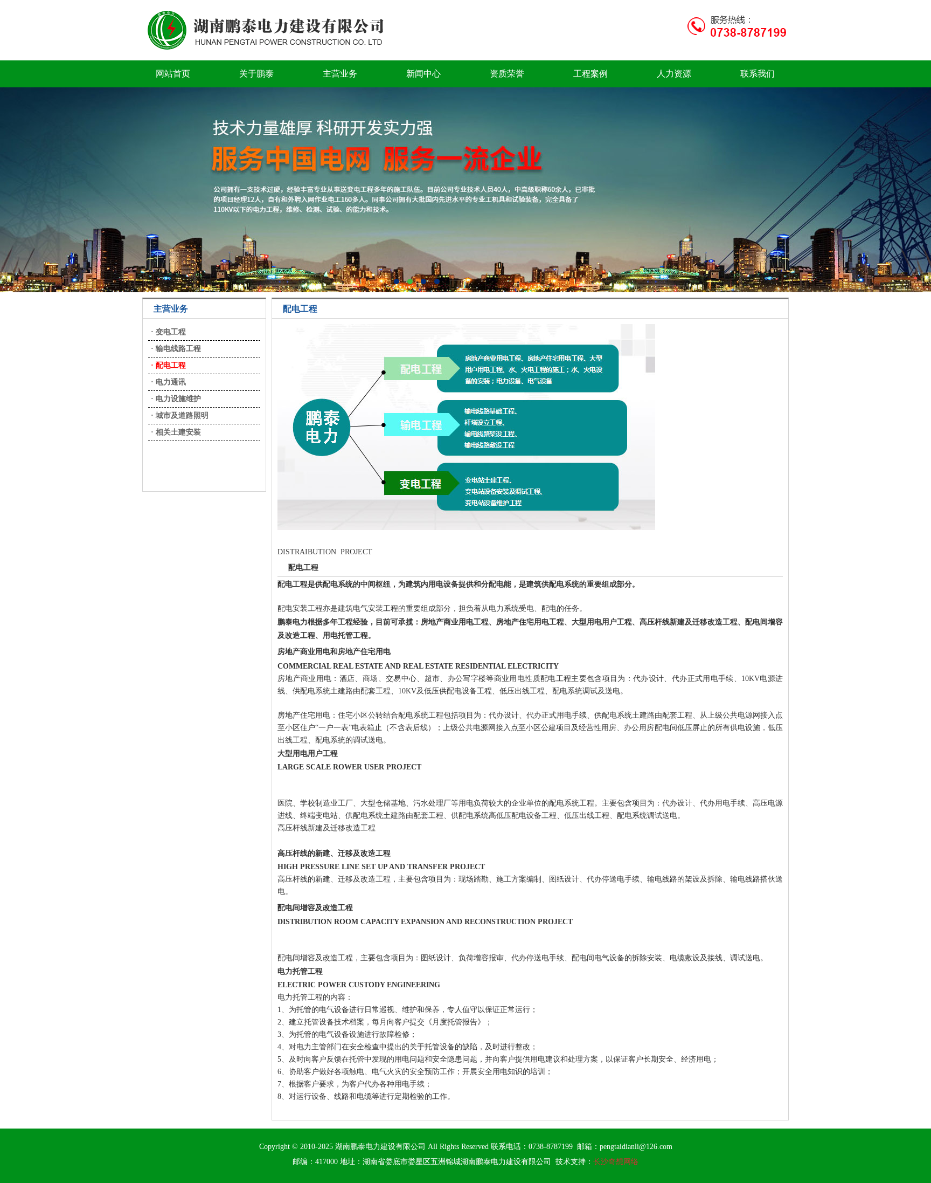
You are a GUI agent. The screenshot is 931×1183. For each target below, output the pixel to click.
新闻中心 (423, 73)
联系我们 (757, 73)
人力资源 (674, 73)
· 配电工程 (168, 365)
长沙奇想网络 (615, 1162)
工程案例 (590, 73)
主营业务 (340, 73)
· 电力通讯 (168, 382)
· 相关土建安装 (176, 432)
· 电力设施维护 (176, 399)
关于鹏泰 (256, 73)
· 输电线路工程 (176, 349)
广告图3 (465, 189)
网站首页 (173, 73)
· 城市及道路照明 (180, 415)
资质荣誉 (507, 73)
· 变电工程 (168, 332)
